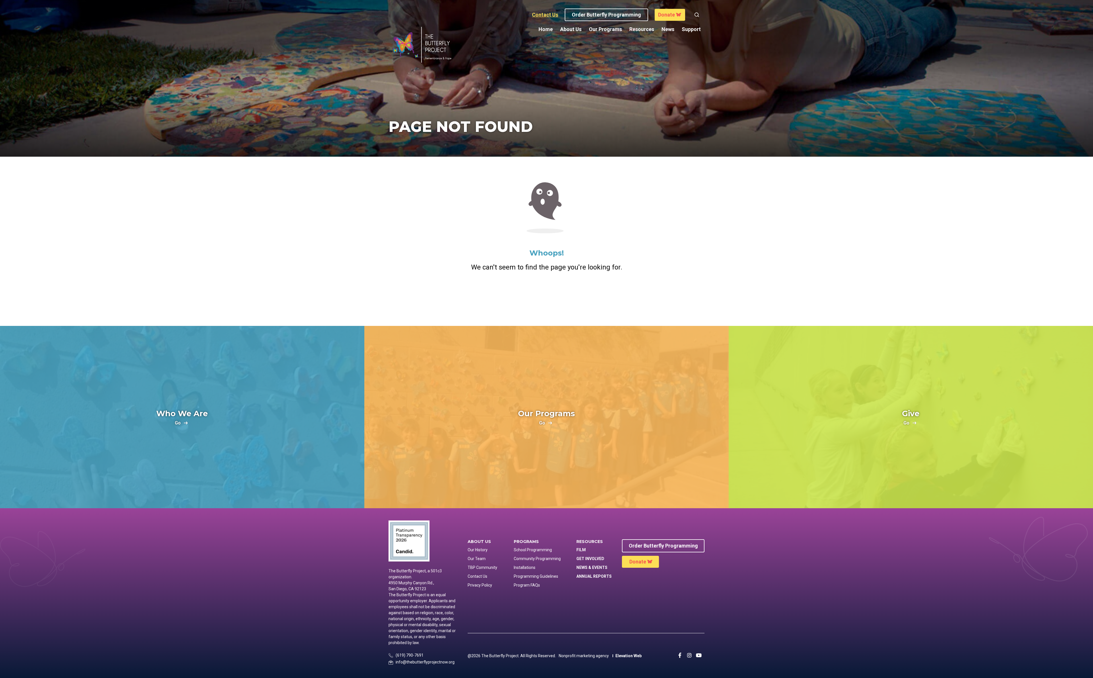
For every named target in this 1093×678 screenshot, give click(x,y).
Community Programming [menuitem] (537, 558)
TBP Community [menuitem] (482, 567)
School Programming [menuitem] (533, 550)
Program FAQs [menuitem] (527, 585)
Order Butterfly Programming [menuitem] (663, 546)
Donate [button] (666, 15)
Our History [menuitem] (478, 550)
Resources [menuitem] (641, 29)
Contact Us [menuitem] (477, 576)
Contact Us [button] (545, 15)
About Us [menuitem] (571, 29)
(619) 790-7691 (410, 655)
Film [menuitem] (581, 550)
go (178, 423)
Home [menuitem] (546, 29)
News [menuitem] (667, 29)
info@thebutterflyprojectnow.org (425, 662)
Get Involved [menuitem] (590, 558)
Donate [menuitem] (637, 562)
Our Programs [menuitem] (605, 29)
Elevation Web (628, 656)
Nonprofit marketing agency (584, 656)
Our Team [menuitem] (477, 558)
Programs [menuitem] (526, 541)
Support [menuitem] (691, 29)
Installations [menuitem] (524, 567)
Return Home (546, 295)
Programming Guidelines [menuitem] (536, 576)
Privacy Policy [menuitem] (480, 585)
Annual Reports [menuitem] (594, 576)
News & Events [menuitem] (591, 567)
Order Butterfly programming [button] (606, 15)
